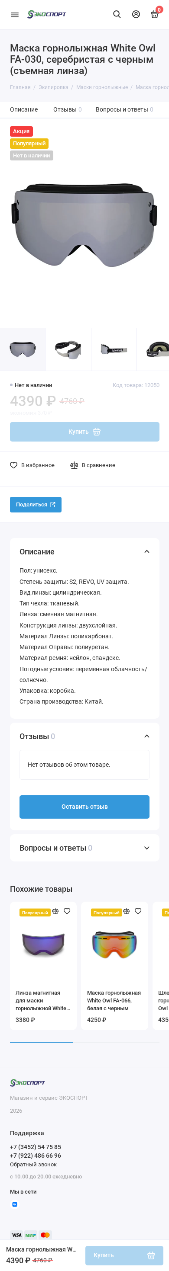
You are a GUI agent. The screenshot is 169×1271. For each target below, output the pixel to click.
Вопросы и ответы (125, 109)
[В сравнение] (55, 911)
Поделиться (31, 504)
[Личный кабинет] (136, 14)
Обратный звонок (33, 1164)
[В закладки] (67, 911)
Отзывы (67, 109)
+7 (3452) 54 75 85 (35, 1146)
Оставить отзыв (85, 806)
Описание (24, 109)
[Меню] (14, 14)
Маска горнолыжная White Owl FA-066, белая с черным (114, 1000)
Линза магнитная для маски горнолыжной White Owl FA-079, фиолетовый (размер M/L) (43, 1000)
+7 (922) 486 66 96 (35, 1155)
